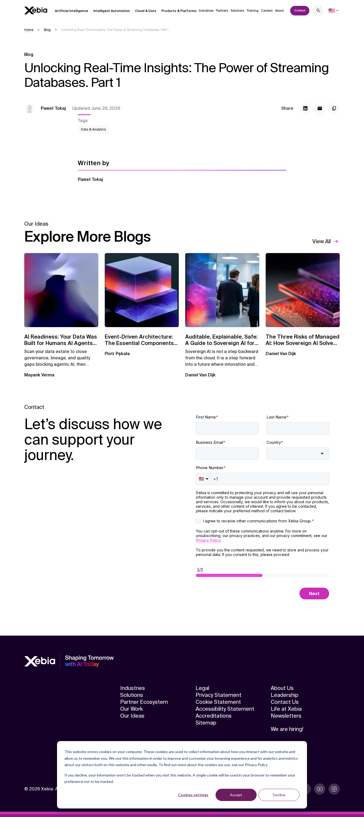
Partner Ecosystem (144, 701)
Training (252, 11)
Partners (222, 11)
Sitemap (206, 722)
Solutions (237, 11)
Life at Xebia (286, 708)
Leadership (284, 695)
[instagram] (334, 789)
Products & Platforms (179, 11)
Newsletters (286, 715)
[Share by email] (319, 108)
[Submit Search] (318, 11)
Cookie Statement (218, 701)
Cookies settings (193, 794)
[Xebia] (35, 10)
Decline (279, 794)
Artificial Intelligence (71, 11)
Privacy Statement (218, 695)
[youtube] (319, 789)
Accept (236, 794)
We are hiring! (287, 729)
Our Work (131, 708)
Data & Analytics (93, 129)
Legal (202, 688)
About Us (282, 688)
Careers (267, 11)
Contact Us (285, 701)
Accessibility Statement (225, 708)
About (279, 11)
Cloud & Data (145, 11)
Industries (206, 11)
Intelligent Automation (112, 11)
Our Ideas (132, 715)
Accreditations (214, 715)
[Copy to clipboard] (334, 108)
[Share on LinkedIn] (305, 108)
